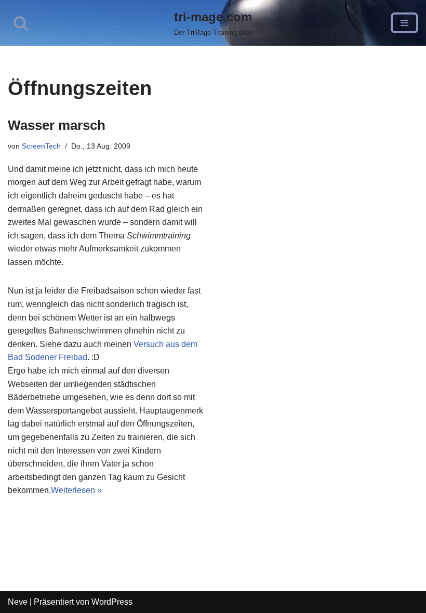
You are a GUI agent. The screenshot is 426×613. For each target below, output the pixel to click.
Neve (18, 601)
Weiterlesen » (76, 490)
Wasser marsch (56, 125)
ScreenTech (41, 146)
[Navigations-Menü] (404, 22)
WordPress (111, 601)
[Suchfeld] (21, 23)
